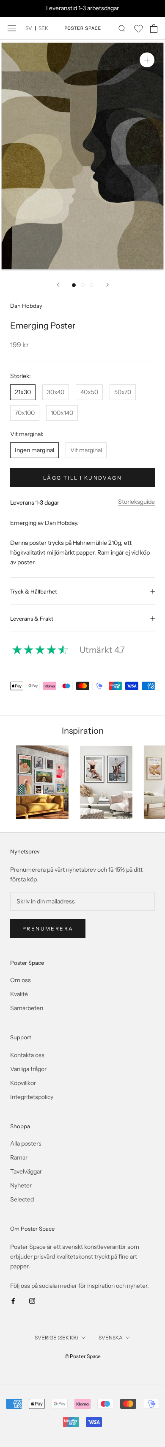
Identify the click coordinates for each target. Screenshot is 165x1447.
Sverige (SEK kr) (56, 1337)
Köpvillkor (23, 1083)
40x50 (89, 392)
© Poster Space (83, 1356)
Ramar (19, 1157)
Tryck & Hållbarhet (33, 591)
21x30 (23, 392)
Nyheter (21, 1185)
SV (28, 28)
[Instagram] (32, 1300)
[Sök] (122, 28)
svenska (111, 1337)
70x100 (25, 413)
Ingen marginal (34, 450)
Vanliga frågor (28, 1069)
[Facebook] (13, 1300)
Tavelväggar (26, 1171)
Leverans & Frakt (31, 618)
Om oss (20, 980)
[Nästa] (107, 285)
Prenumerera (47, 928)
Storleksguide (136, 501)
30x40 (55, 392)
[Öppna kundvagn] (153, 28)
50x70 (122, 392)
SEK (43, 28)
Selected (22, 1199)
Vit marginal (86, 450)
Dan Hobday (26, 305)
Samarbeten (26, 1008)
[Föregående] (58, 285)
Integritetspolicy (31, 1097)
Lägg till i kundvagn (82, 478)
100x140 (62, 413)
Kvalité (19, 994)
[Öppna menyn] (12, 28)
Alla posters (25, 1143)
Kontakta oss (27, 1055)
